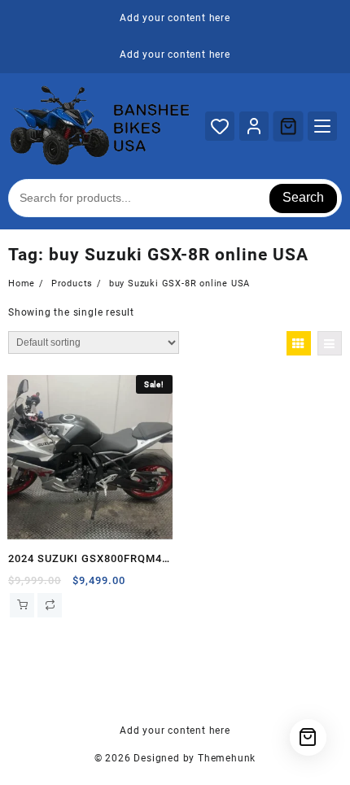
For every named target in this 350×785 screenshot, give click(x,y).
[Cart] (288, 126)
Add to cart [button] (22, 605)
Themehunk (227, 758)
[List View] (329, 343)
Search (303, 197)
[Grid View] (299, 343)
